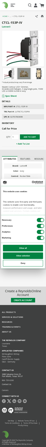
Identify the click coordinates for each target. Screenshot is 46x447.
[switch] (40, 226)
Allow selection (23, 256)
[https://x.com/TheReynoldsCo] (9, 401)
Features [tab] (25, 159)
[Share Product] (36, 16)
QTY (8, 137)
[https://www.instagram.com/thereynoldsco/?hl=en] (20, 401)
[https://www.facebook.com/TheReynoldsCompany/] (4, 401)
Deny (23, 263)
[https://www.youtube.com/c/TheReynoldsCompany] (25, 401)
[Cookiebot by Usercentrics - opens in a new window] (32, 182)
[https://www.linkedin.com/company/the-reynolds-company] (15, 401)
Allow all (23, 248)
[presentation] (10, 158)
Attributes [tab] (9, 159)
